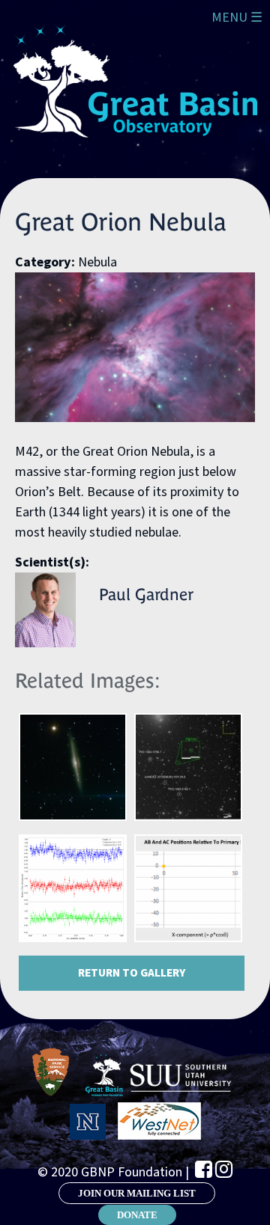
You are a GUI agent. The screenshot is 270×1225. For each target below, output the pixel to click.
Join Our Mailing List (137, 1193)
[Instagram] (223, 1169)
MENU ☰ (237, 17)
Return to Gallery (131, 973)
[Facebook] (203, 1169)
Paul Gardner (146, 594)
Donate (137, 1215)
